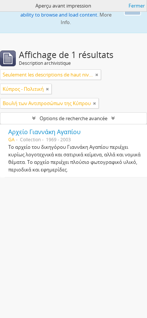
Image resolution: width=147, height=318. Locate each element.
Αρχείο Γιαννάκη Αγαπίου (44, 132)
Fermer (137, 5)
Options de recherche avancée (73, 118)
